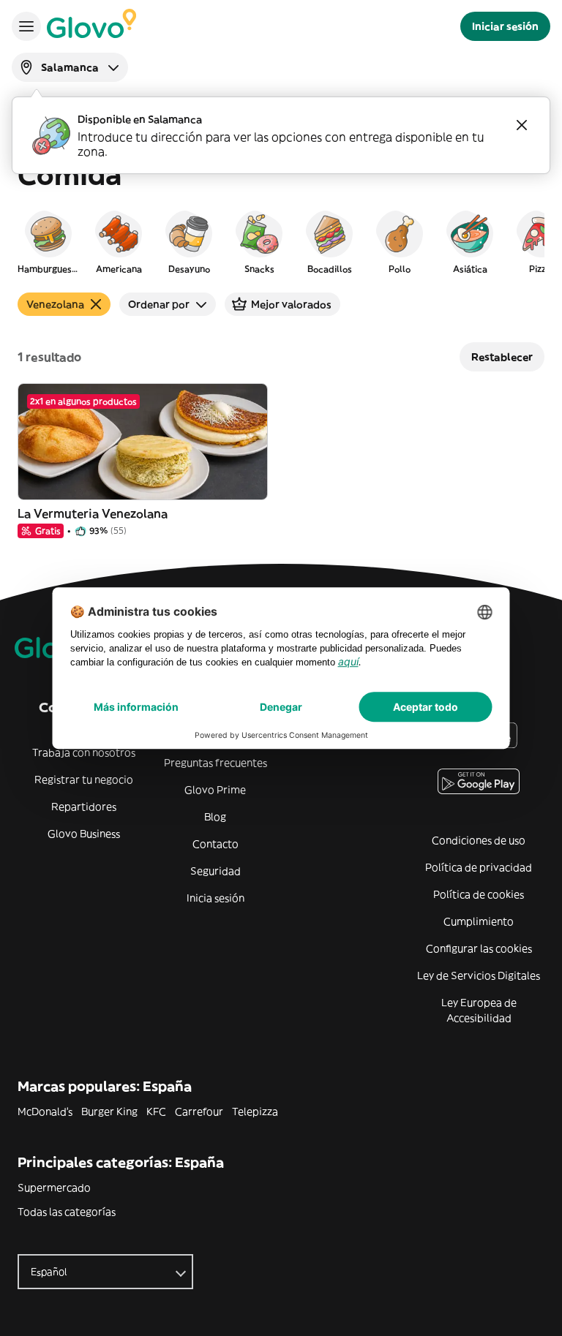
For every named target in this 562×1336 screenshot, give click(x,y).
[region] (281, 241)
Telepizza (255, 1111)
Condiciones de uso (478, 840)
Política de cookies (478, 894)
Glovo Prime (215, 789)
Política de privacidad (478, 867)
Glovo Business (84, 833)
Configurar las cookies (479, 948)
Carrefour (199, 1111)
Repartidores (83, 806)
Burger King (109, 1111)
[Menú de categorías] (26, 26)
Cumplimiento (478, 921)
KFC (156, 1111)
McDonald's (45, 1111)
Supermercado (54, 1187)
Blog (215, 816)
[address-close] (521, 125)
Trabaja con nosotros (83, 752)
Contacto (215, 843)
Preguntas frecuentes (215, 762)
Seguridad (215, 871)
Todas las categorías (67, 1211)
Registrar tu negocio (83, 779)
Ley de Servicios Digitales (478, 975)
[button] (48, 241)
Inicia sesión (215, 898)
